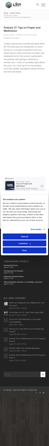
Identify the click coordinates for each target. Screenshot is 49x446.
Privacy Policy (32, 390)
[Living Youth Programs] (20, 5)
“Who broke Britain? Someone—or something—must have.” (23, 282)
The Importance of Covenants (13, 271)
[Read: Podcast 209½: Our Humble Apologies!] (6, 349)
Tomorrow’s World (16, 261)
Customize (23, 243)
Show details (36, 229)
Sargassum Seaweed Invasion (14, 276)
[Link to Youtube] (43, 392)
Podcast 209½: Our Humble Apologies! (24, 348)
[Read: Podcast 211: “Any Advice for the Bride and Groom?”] (6, 330)
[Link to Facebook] (36, 392)
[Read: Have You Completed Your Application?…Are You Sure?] (6, 304)
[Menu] (42, 5)
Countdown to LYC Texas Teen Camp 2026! (26, 312)
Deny (24, 250)
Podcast (20, 35)
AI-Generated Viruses (11, 265)
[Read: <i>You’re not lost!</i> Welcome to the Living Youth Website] (6, 320)
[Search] (36, 5)
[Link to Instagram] (40, 392)
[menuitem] (36, 5)
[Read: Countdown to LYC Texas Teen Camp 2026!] (6, 313)
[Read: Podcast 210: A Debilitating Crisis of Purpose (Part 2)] (6, 339)
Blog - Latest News (12, 13)
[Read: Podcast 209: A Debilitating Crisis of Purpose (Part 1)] (6, 356)
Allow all (24, 236)
